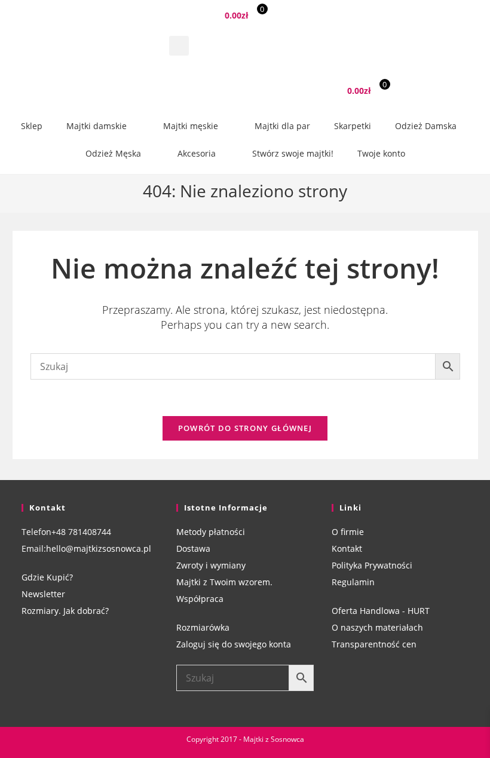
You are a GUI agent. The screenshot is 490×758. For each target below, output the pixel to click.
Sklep (31, 126)
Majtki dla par (282, 126)
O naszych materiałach (377, 627)
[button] (179, 46)
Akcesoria (196, 153)
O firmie (348, 531)
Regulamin (353, 582)
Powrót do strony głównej (245, 428)
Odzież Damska (426, 126)
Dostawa (193, 548)
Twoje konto (381, 153)
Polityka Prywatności (372, 565)
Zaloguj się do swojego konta (233, 644)
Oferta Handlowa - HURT (381, 610)
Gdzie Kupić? (47, 577)
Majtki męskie (190, 126)
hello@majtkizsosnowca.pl (98, 548)
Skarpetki (352, 126)
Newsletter (43, 594)
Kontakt (347, 548)
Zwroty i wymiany (211, 565)
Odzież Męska (113, 153)
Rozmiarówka (202, 627)
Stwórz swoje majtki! (292, 153)
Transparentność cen (374, 644)
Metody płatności (210, 531)
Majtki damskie (96, 126)
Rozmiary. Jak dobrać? (65, 610)
